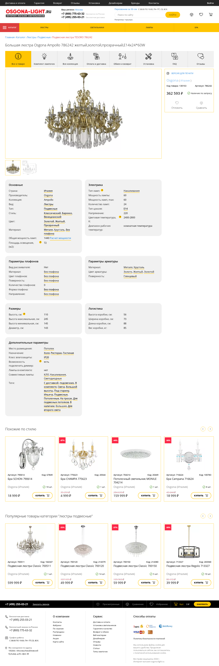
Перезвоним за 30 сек (126, 9)
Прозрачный (51, 225)
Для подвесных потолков (60, 400)
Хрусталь (59, 229)
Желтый (60, 221)
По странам (58, 628)
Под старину (61, 390)
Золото (128, 271)
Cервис (98, 616)
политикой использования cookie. (150, 653)
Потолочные (51, 398)
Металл (48, 229)
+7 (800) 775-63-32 (83, 13)
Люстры (31, 37)
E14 (126, 208)
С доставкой (51, 383)
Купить (40, 495)
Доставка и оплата (15, 2)
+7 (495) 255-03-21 (83, 17)
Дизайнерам (115, 2)
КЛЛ (46, 374)
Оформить (202, 604)
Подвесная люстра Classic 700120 (82, 566)
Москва (79, 9)
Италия (48, 190)
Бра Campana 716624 (180, 479)
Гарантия (39, 2)
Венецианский (52, 217)
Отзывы (75, 2)
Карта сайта (58, 641)
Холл (47, 353)
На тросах (66, 398)
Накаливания (132, 190)
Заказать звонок (41, 604)
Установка (94, 2)
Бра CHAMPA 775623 (74, 479)
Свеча (61, 386)
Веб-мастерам (99, 635)
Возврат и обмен (101, 632)
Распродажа (58, 632)
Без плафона (51, 271)
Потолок (49, 348)
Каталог (12, 27)
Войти (210, 3)
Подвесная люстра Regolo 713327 (188, 566)
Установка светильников (104, 625)
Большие (61, 406)
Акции (56, 638)
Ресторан (56, 353)
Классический (52, 213)
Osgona (48, 195)
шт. (182, 604)
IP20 (46, 357)
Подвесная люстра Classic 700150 (135, 566)
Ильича (48, 394)
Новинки (57, 635)
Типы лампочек (100, 651)
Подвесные (44, 37)
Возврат (57, 2)
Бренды (135, 2)
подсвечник (67, 383)
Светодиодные (53, 378)
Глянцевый (130, 276)
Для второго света (58, 408)
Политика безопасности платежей (149, 638)
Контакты (154, 2)
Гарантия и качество (102, 628)
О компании (61, 616)
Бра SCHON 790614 (20, 479)
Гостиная (68, 353)
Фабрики (57, 625)
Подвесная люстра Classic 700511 (29, 566)
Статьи (96, 648)
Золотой (49, 221)
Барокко (67, 213)
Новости (97, 645)
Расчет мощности (60, 238)
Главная (10, 37)
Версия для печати (182, 73)
